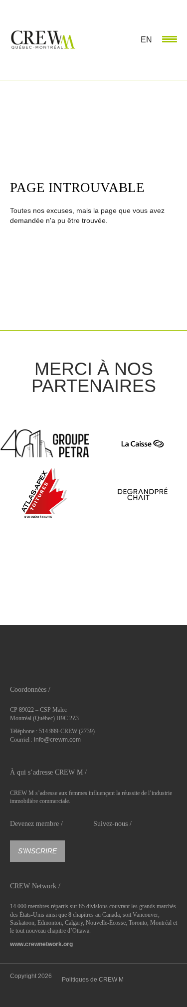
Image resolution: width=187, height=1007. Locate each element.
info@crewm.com (57, 740)
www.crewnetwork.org (41, 944)
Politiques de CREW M (93, 980)
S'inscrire (37, 851)
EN (146, 39)
